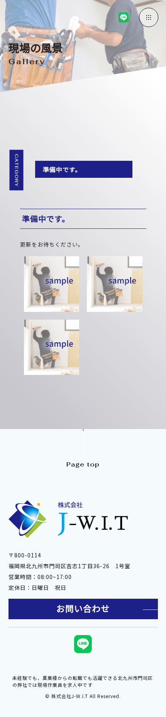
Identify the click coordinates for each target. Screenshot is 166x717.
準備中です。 (62, 169)
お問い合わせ (83, 608)
